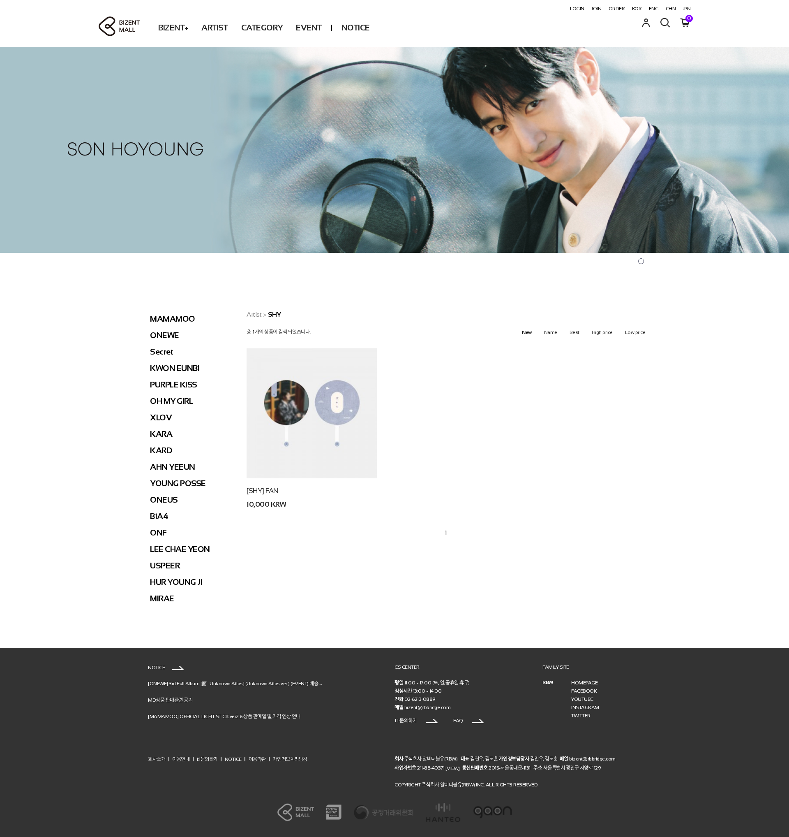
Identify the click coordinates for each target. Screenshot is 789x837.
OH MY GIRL (171, 401)
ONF (158, 532)
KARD (161, 450)
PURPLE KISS (173, 384)
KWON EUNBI (174, 368)
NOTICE (355, 27)
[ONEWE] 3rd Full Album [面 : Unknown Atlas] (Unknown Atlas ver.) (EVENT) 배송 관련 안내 (242, 683)
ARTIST (214, 27)
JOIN (596, 9)
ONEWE (164, 335)
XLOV (161, 417)
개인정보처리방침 (290, 759)
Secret (161, 351)
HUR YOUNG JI (176, 582)
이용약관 (257, 759)
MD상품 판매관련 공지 (170, 700)
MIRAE (162, 598)
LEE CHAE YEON (180, 549)
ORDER (617, 9)
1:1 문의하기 (406, 720)
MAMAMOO (172, 318)
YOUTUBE (582, 699)
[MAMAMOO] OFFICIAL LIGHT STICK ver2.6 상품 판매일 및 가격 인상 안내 (224, 716)
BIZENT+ (173, 27)
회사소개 (156, 759)
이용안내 (180, 759)
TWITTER (581, 716)
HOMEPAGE (584, 683)
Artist (254, 314)
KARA (161, 433)
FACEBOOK (584, 691)
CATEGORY (262, 27)
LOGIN (577, 9)
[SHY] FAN (263, 491)
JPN (687, 9)
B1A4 (159, 516)
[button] (641, 261)
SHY (274, 314)
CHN (671, 9)
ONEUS (164, 499)
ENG (654, 9)
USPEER (165, 565)
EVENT (309, 27)
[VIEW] (452, 768)
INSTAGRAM (585, 707)
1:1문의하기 (207, 759)
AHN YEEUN (172, 466)
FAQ (458, 720)
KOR (637, 9)
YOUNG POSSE (178, 483)
